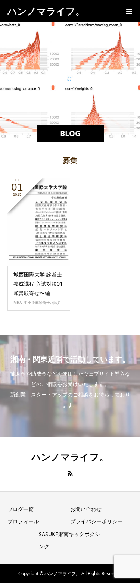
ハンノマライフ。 (46, 10)
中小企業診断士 (37, 302)
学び (56, 302)
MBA (17, 302)
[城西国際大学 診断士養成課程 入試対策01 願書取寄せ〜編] (38, 222)
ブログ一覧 (20, 509)
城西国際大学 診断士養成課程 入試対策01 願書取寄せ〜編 (38, 284)
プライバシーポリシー (96, 521)
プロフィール (23, 521)
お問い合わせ (86, 509)
